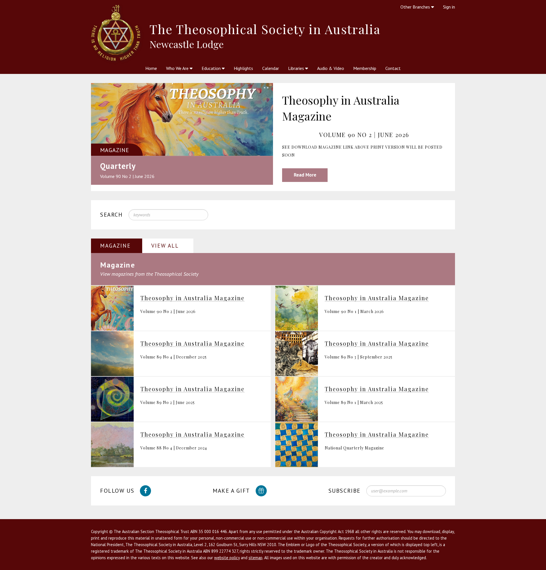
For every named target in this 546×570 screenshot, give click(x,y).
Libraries (296, 68)
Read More (305, 175)
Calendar (270, 68)
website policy (227, 557)
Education (212, 68)
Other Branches (415, 7)
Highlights (243, 68)
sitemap (255, 557)
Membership (364, 68)
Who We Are (178, 68)
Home (151, 68)
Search (111, 214)
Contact (393, 68)
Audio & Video (330, 68)
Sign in (449, 7)
